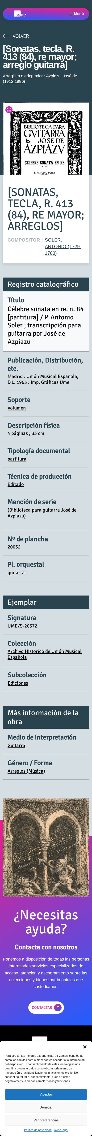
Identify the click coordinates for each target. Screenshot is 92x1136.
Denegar (46, 1107)
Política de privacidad (38, 1130)
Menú (79, 14)
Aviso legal (61, 1130)
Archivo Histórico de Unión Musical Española (45, 654)
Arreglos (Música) (26, 771)
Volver (21, 36)
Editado (16, 484)
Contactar (42, 1007)
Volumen (17, 408)
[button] (85, 1046)
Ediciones (18, 683)
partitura (17, 459)
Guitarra (16, 745)
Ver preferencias (46, 1120)
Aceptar (46, 1094)
